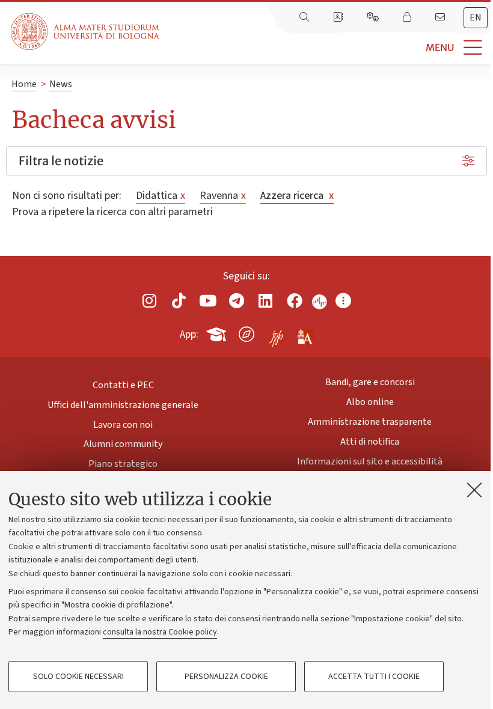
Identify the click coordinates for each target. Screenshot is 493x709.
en (476, 17)
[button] (326, 47)
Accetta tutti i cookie (374, 677)
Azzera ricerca (297, 195)
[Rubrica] (339, 17)
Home (24, 84)
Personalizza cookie (226, 677)
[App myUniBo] (217, 332)
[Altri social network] (343, 300)
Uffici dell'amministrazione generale (122, 405)
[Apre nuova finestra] (149, 300)
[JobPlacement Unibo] (276, 331)
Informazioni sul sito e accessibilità (369, 461)
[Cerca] (305, 17)
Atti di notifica (369, 441)
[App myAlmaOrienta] (246, 332)
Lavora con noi (123, 424)
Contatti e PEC (123, 385)
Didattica (160, 195)
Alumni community (123, 444)
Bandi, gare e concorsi (370, 382)
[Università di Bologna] (86, 31)
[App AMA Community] (304, 333)
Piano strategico (123, 463)
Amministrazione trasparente (370, 421)
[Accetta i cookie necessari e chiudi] (474, 489)
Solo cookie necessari (78, 677)
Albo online (370, 402)
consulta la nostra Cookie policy (160, 632)
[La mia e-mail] (441, 17)
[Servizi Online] (374, 17)
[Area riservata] (408, 17)
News (60, 84)
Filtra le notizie (61, 160)
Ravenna (223, 195)
